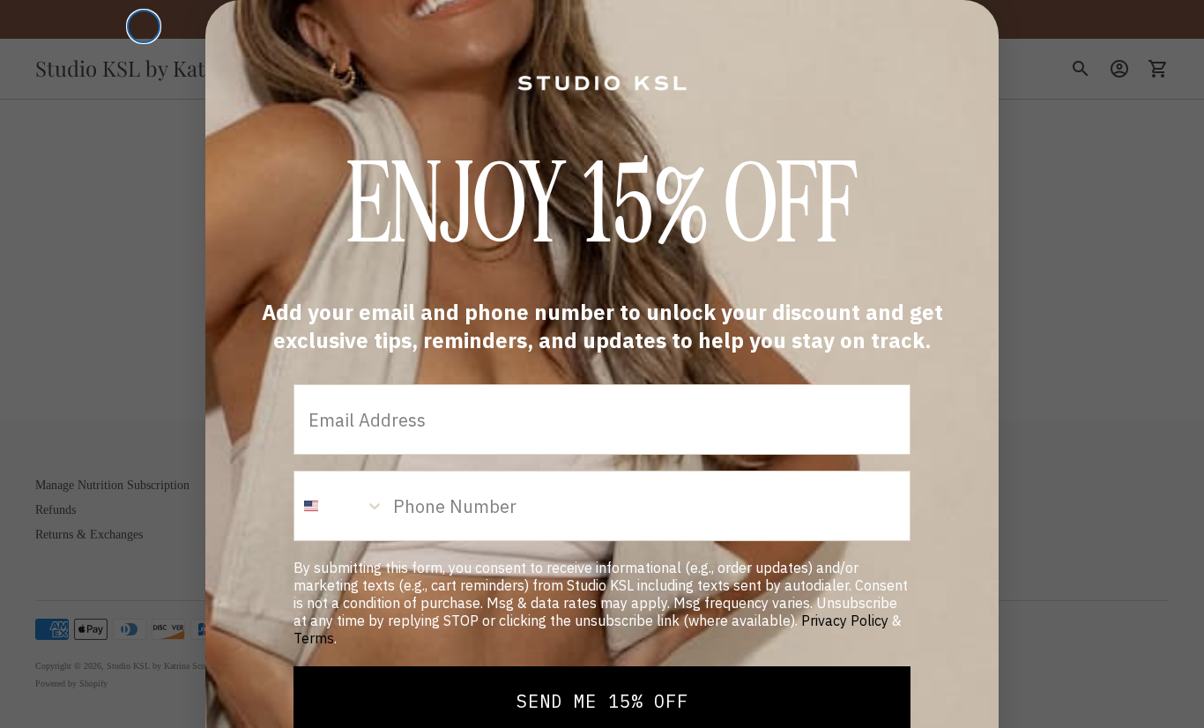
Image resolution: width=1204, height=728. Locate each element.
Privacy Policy (844, 620)
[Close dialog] (144, 26)
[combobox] (339, 506)
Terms (314, 638)
